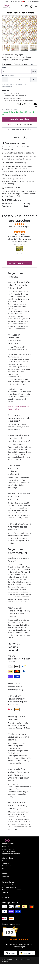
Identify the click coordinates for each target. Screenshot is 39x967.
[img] (19, 224)
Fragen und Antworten (10, 885)
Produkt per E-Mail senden (20, 129)
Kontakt (4, 861)
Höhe (4, 67)
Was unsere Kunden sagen (11, 890)
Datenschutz (6, 866)
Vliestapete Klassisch (15, 94)
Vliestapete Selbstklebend (19, 99)
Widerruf (5, 892)
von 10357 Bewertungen (19, 227)
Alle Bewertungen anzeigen (19, 263)
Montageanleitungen (9, 887)
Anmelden (5, 877)
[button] (2, 48)
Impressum (6, 863)
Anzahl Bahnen (8, 75)
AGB (3, 868)
